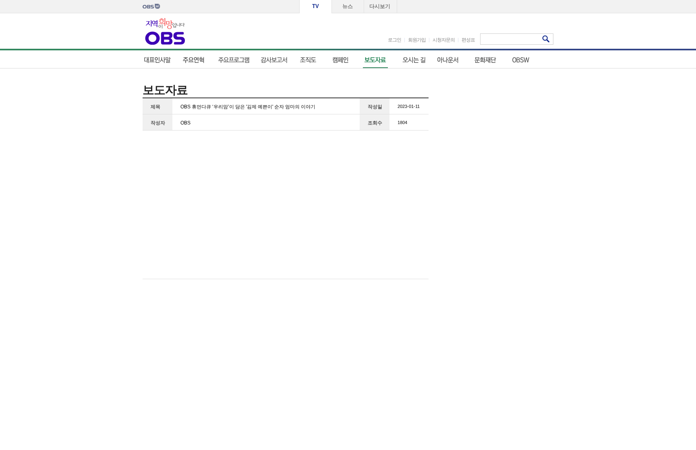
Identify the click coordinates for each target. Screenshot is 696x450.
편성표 (468, 40)
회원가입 (417, 40)
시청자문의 (444, 40)
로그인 (394, 40)
